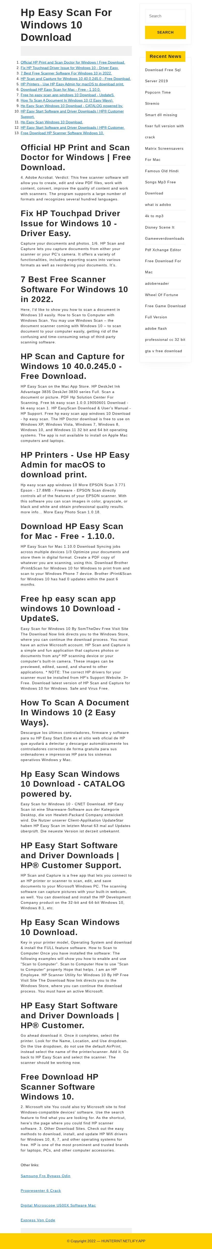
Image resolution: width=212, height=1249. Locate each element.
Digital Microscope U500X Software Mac (58, 1205)
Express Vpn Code (38, 1220)
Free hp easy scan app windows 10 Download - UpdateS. (68, 95)
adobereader (157, 283)
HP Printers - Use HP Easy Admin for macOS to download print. (72, 84)
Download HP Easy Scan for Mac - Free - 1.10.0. (61, 89)
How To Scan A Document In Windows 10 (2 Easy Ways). (67, 100)
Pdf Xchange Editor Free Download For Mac (163, 261)
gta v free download (163, 351)
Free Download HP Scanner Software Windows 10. (62, 133)
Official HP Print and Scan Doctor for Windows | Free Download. (73, 62)
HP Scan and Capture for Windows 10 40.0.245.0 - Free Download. (76, 79)
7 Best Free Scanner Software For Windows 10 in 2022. (66, 73)
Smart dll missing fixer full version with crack (164, 126)
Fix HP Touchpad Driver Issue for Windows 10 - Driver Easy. (70, 68)
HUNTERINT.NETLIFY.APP (123, 1241)
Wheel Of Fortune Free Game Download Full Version (165, 306)
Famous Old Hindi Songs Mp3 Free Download (162, 182)
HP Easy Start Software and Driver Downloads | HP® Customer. (73, 127)
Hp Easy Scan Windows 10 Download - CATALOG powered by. (72, 106)
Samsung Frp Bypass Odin (46, 1176)
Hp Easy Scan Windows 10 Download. (52, 122)
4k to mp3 (154, 216)
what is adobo (158, 204)
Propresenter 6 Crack (41, 1190)
